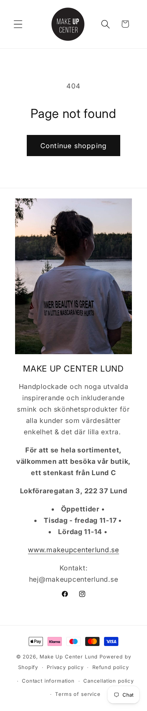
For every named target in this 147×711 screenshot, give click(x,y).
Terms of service (77, 694)
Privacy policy (65, 667)
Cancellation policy (108, 681)
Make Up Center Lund (70, 657)
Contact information (48, 681)
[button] (18, 24)
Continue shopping (73, 146)
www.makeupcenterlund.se (73, 550)
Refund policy (110, 667)
